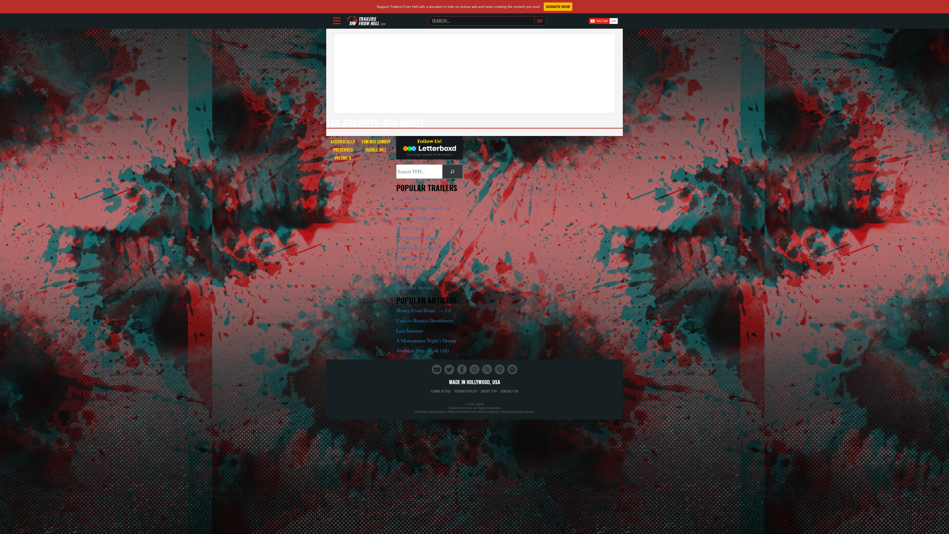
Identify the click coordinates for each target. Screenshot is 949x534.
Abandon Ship (422, 350)
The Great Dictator (415, 287)
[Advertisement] (474, 73)
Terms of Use (441, 391)
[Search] (452, 171)
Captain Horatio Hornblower (424, 320)
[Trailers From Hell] (352, 21)
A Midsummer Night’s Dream (426, 247)
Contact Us (509, 391)
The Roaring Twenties (418, 237)
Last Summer (409, 330)
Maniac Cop (408, 227)
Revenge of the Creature (420, 207)
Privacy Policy (465, 391)
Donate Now (558, 7)
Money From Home (423, 310)
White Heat (407, 267)
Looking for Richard (416, 198)
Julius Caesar (409, 257)
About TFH (489, 391)
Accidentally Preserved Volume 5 (343, 150)
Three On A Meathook (418, 218)
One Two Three (411, 277)
